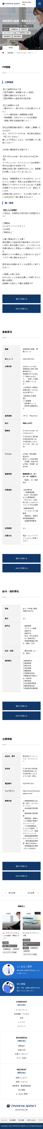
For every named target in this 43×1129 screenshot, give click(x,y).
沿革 (21, 1018)
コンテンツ (21, 1026)
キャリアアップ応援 (10, 33)
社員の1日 (21, 1050)
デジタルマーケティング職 (31, 944)
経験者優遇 (17, 36)
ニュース (21, 1022)
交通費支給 (14, 29)
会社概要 (13, 1120)
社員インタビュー (21, 1054)
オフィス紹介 (22, 1058)
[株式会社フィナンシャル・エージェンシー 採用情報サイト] (11, 4)
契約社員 (26, 940)
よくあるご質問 (21, 1094)
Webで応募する (21, 309)
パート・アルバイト (10, 26)
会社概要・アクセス (21, 1014)
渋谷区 (6, 29)
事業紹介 (21, 1046)
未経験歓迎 (7, 36)
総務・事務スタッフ (25, 26)
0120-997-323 (28, 783)
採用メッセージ (21, 1082)
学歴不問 (24, 29)
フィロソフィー (21, 1010)
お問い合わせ (31, 1120)
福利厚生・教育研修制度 (21, 1086)
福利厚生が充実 (24, 33)
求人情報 (21, 1090)
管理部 (11, 48)
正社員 (5, 943)
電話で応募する (21, 299)
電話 (24, 536)
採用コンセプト (21, 1078)
